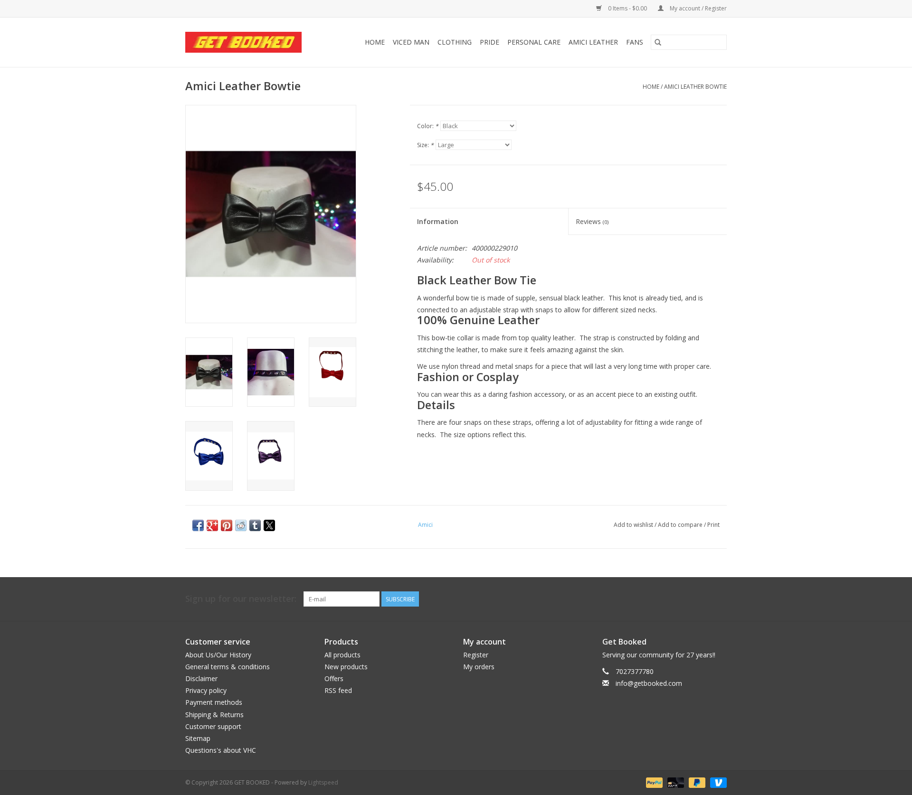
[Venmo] (717, 782)
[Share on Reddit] (241, 525)
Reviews (592, 221)
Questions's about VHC (220, 750)
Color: (427, 126)
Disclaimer (201, 678)
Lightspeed (323, 782)
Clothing (454, 42)
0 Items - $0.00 (627, 8)
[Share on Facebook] (198, 525)
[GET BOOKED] (250, 42)
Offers (333, 678)
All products (342, 654)
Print (713, 525)
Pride (489, 42)
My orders (478, 666)
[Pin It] (226, 525)
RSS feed (338, 690)
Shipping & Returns (214, 714)
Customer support (213, 726)
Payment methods (213, 702)
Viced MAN (411, 42)
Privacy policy (206, 690)
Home (375, 42)
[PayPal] (653, 782)
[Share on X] (269, 525)
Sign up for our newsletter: (240, 599)
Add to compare (681, 525)
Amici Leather (593, 42)
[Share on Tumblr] (255, 525)
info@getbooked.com (649, 683)
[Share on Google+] (212, 525)
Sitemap (197, 738)
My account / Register (697, 8)
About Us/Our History (218, 654)
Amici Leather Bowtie (695, 87)
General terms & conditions (227, 666)
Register (475, 654)
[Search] (658, 42)
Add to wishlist (634, 525)
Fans (634, 42)
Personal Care (533, 42)
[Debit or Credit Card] (674, 782)
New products (346, 666)
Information (437, 221)
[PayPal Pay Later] (696, 782)
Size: (425, 145)
